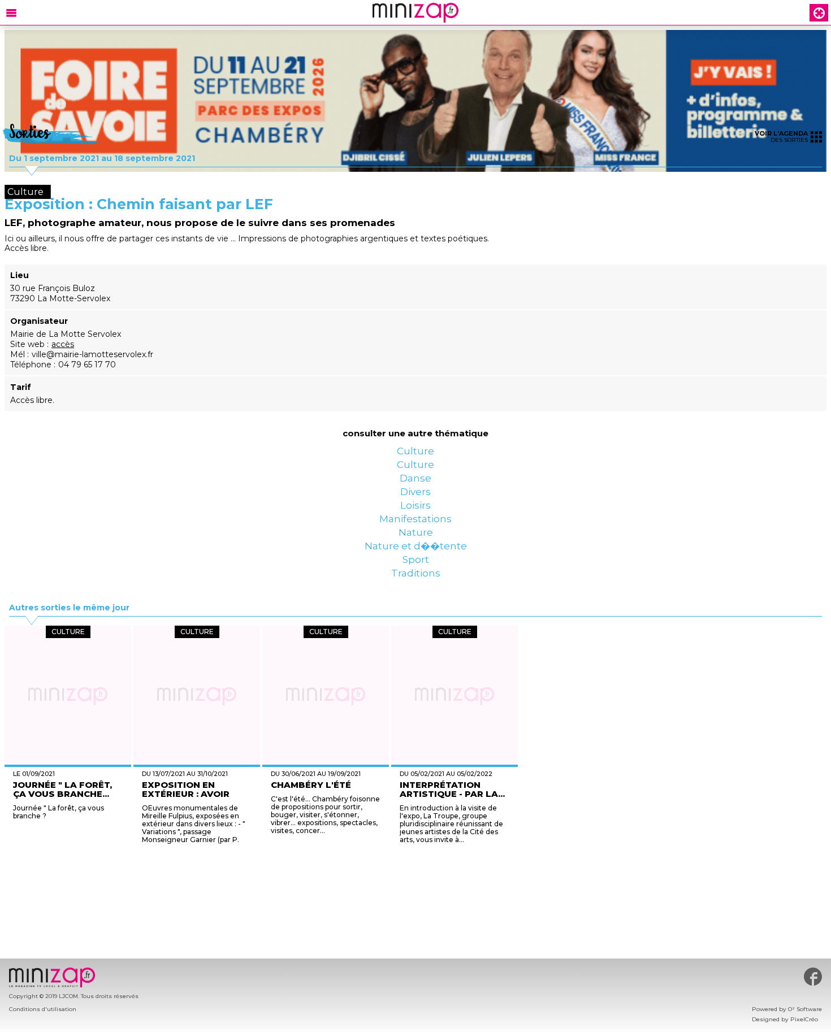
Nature (415, 590)
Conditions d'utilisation (42, 1009)
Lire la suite (394, 926)
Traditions (415, 658)
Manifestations (415, 568)
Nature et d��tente (415, 613)
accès (62, 344)
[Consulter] (415, 101)
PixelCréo (804, 1019)
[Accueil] (415, 13)
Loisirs (415, 545)
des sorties (781, 136)
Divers (415, 523)
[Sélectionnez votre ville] (819, 12)
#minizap (813, 977)
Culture (415, 455)
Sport (415, 636)
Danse (416, 500)
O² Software (805, 1009)
